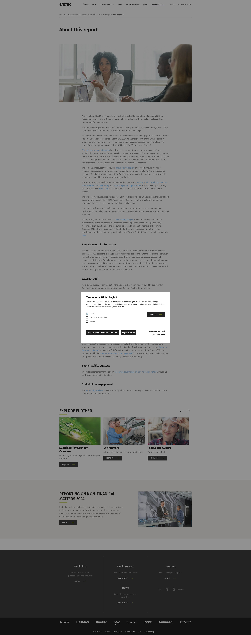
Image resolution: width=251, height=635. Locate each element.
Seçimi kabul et (128, 333)
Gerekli (92, 314)
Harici (92, 321)
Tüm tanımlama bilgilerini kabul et (102, 333)
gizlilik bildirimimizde (103, 307)
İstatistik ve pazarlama (99, 317)
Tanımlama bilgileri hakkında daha (156, 332)
